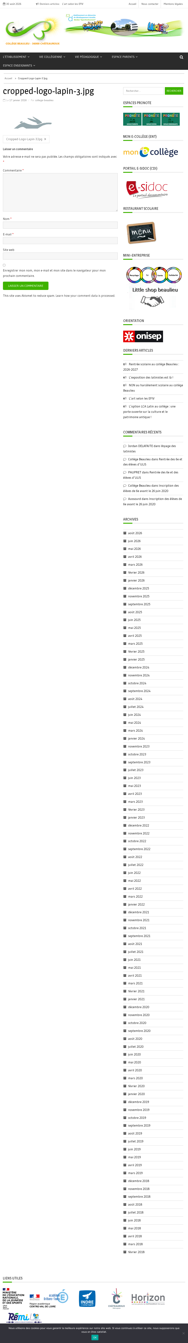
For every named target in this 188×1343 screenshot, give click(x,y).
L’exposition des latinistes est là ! (151, 377)
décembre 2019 (138, 1102)
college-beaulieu (44, 100)
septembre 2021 (139, 936)
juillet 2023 (135, 770)
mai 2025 (134, 628)
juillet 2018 (136, 1212)
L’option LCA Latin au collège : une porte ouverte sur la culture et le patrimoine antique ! (149, 411)
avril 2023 (135, 794)
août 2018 (135, 1204)
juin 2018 (134, 1220)
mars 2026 (135, 564)
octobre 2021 (137, 928)
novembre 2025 (138, 596)
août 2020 (135, 1039)
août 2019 (135, 1133)
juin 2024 (134, 715)
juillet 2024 (136, 707)
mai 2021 (134, 967)
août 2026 (135, 533)
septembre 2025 (139, 604)
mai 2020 (134, 1062)
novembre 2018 (139, 1189)
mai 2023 (134, 786)
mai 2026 (134, 549)
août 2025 (135, 612)
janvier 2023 (136, 817)
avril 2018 (135, 1236)
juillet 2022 (135, 865)
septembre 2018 (139, 1196)
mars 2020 (135, 1078)
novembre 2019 (138, 1110)
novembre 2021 (138, 920)
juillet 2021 (135, 952)
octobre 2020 (137, 1023)
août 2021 (135, 944)
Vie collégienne (50, 57)
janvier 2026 (136, 580)
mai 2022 (134, 881)
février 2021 (136, 991)
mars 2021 (135, 983)
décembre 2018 (138, 1181)
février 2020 (136, 1086)
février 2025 (136, 651)
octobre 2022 (137, 841)
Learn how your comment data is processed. (85, 295)
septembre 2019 (139, 1125)
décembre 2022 (138, 825)
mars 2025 (135, 643)
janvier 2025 (136, 659)
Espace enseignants (17, 65)
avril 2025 (135, 636)
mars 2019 (135, 1173)
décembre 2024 (138, 667)
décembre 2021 (138, 912)
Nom (7, 219)
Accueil (132, 4)
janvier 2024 (136, 738)
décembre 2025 (138, 588)
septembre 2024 (139, 691)
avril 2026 (135, 556)
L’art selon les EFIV (141, 398)
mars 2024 (135, 730)
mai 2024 (134, 722)
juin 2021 (134, 960)
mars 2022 (135, 896)
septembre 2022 (139, 849)
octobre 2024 (137, 683)
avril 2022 (135, 888)
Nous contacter (150, 4)
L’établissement (14, 57)
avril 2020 (135, 1070)
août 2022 (135, 857)
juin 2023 (134, 778)
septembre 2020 (139, 1031)
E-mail (8, 234)
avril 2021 (135, 975)
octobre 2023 (137, 754)
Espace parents (123, 57)
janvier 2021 (136, 999)
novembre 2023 (138, 746)
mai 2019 (134, 1157)
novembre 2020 (139, 1015)
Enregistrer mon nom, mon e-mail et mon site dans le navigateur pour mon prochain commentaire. (54, 273)
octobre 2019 (137, 1118)
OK (95, 1337)
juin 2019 (134, 1149)
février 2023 (136, 809)
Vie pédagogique (87, 57)
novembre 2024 (139, 675)
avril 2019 (135, 1165)
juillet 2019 (135, 1141)
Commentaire (13, 170)
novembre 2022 (138, 833)
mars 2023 (135, 801)
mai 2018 (134, 1228)
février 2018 (136, 1252)
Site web (8, 250)
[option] (71, 4)
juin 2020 (134, 1054)
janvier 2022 (136, 904)
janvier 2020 (136, 1094)
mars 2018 (135, 1244)
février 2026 (136, 572)
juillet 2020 (136, 1046)
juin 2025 (134, 620)
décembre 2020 (138, 1007)
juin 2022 (134, 873)
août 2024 (135, 699)
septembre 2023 (139, 762)
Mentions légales (173, 4)
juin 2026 (134, 541)
